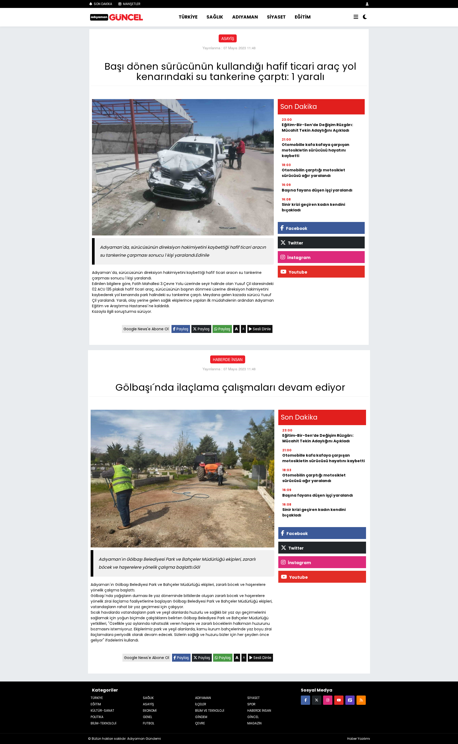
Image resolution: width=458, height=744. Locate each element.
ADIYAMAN (245, 17)
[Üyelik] (367, 4)
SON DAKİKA (102, 4)
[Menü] (356, 17)
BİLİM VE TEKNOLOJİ (209, 710)
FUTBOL (148, 723)
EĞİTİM (303, 17)
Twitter (295, 243)
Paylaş (181, 329)
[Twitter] (316, 699)
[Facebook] (305, 699)
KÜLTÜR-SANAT (102, 710)
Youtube (297, 272)
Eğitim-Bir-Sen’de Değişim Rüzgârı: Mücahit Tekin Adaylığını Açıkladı (317, 127)
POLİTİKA (97, 717)
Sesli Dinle (261, 329)
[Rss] (361, 699)
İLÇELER (200, 704)
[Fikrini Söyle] (350, 699)
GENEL (147, 717)
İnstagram (298, 257)
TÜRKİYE (188, 17)
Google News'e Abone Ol (146, 329)
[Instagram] (327, 699)
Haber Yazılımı (358, 738)
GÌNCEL (253, 717)
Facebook (296, 228)
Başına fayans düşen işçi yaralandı (317, 190)
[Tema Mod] (365, 17)
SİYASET (276, 17)
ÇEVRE (200, 723)
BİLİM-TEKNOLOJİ (103, 723)
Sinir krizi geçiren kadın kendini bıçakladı (313, 207)
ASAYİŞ (227, 38)
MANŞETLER (131, 4)
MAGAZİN (254, 723)
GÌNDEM (201, 717)
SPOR (251, 704)
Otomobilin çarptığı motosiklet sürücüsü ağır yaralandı (313, 172)
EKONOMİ (150, 710)
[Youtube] (339, 699)
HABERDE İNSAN (228, 359)
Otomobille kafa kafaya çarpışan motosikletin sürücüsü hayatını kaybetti (315, 150)
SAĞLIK (214, 17)
